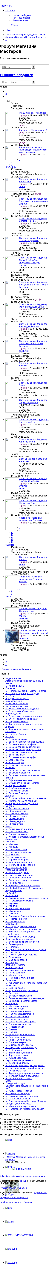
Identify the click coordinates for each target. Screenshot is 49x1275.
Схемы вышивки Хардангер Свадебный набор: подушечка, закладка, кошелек (33, 261)
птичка (22, 616)
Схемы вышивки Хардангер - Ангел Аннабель (34, 421)
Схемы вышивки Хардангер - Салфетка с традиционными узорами (34, 201)
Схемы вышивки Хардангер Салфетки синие (33, 219)
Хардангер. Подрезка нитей (33, 130)
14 (12, 537)
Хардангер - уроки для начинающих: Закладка (30, 519)
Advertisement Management (31, 1176)
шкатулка (23, 618)
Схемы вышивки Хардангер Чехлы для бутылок (33, 325)
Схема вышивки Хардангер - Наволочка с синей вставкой (33, 632)
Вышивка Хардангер (16, 75)
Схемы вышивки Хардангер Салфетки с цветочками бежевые (33, 343)
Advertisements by (9, 1176)
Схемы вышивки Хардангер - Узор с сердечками (34, 401)
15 (12, 540)
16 (12, 542)
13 (12, 535)
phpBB (23, 1181)
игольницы (10, 167)
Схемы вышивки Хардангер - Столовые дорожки (34, 239)
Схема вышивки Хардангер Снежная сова (33, 609)
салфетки (24, 351)
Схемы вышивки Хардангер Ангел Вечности (33, 440)
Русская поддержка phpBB (13, 1188)
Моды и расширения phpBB (14, 1197)
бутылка (23, 486)
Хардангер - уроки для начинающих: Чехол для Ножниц (31, 579)
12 (12, 532)
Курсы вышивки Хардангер (33, 113)
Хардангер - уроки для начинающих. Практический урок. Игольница (33, 149)
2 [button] (6, 94)
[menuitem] (21, 15)
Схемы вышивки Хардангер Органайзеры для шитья (33, 305)
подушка (23, 638)
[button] (6, 96)
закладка (9, 545)
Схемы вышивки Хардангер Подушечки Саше (33, 501)
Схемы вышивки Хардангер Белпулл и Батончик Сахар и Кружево (33, 284)
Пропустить (6, 6)
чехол (22, 488)
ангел (22, 186)
